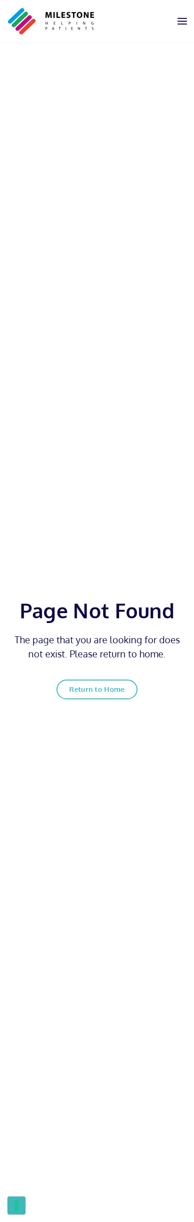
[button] (182, 21)
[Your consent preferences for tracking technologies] (16, 1205)
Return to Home (96, 689)
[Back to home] (51, 21)
